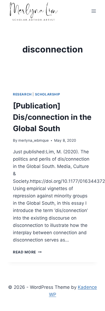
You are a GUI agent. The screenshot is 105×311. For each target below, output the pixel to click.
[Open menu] (94, 11)
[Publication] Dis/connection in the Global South (52, 117)
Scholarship (47, 94)
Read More (27, 252)
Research (22, 94)
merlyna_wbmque (33, 140)
